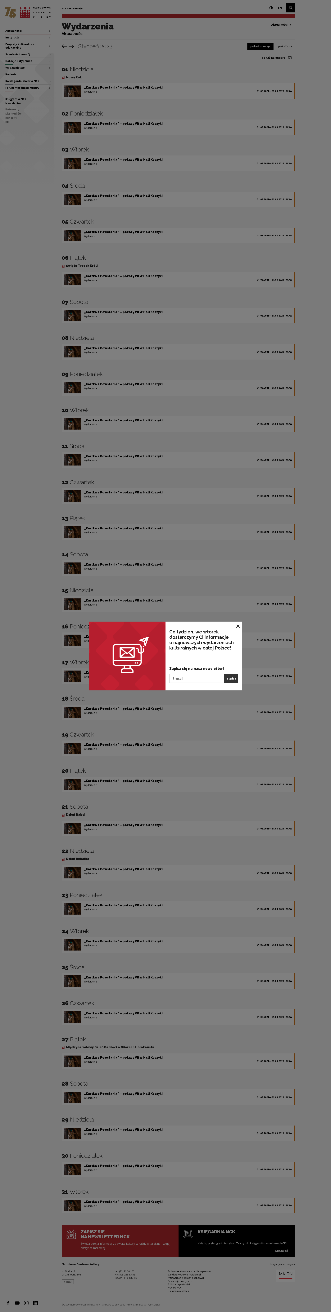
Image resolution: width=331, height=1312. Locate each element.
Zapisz (231, 678)
